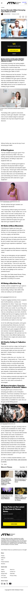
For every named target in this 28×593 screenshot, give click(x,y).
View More (22, 467)
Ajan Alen (5, 423)
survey (5, 464)
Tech (2, 559)
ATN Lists (3, 575)
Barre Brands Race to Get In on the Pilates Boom (21, 480)
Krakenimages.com (7, 201)
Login (25, 3)
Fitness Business (5, 561)
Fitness (2, 7)
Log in (14, 53)
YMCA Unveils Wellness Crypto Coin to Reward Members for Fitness (21, 498)
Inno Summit (4, 577)
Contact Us (12, 571)
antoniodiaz (5, 297)
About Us (12, 569)
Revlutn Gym (18, 331)
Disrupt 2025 (4, 573)
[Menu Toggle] (1, 3)
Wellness (3, 557)
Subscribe (24, 2)
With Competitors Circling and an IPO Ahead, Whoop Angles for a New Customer (6, 481)
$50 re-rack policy (10, 276)
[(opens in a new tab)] (2, 584)
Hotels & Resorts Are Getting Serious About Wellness (7, 497)
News (2, 553)
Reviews (3, 563)
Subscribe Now (14, 50)
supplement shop (10, 76)
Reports (3, 571)
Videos (2, 569)
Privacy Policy (13, 575)
